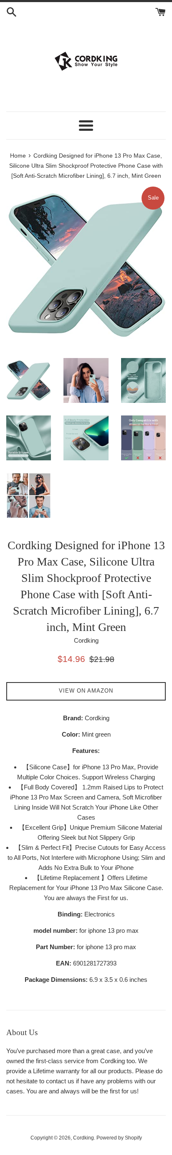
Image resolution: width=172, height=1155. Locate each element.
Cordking (83, 1138)
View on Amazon (86, 691)
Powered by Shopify (119, 1138)
